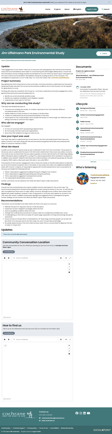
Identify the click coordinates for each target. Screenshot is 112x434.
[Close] (109, 2)
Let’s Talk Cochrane (12, 431)
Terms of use (43, 428)
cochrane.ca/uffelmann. (60, 78)
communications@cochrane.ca (53, 418)
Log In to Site (36, 431)
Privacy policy (32, 428)
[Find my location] (61, 258)
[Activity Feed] (5, 258)
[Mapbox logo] (7, 317)
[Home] (69, 272)
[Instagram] (80, 414)
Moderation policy (67, 428)
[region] (37, 290)
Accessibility (54, 428)
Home (47, 9)
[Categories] (5, 345)
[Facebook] (77, 414)
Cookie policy (5, 428)
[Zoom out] (69, 266)
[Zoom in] (69, 264)
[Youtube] (88, 414)
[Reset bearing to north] (69, 269)
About (66, 9)
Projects (57, 9)
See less (93, 162)
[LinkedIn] (84, 414)
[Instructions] (9, 258)
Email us (94, 183)
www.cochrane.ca (48, 421)
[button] (78, 9)
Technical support (19, 428)
